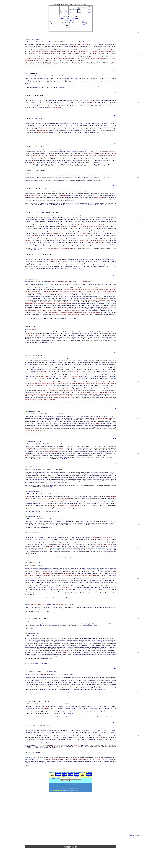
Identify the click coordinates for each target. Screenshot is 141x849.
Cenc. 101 (27, 518)
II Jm (114, 276)
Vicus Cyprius (110, 259)
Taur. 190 (52, 256)
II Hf (114, 464)
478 (46, 597)
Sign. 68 (62, 518)
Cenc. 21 (26, 41)
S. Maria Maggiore (33, 294)
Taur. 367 (53, 149)
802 (59, 511)
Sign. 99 (74, 215)
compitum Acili (28, 261)
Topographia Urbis (88, 776)
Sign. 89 (68, 75)
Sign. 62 (60, 443)
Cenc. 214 (27, 281)
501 (51, 433)
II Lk (114, 185)
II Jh (114, 323)
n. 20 (70, 298)
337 (45, 717)
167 (75, 318)
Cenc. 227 (27, 535)
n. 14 (56, 687)
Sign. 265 (59, 413)
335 (32, 693)
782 (30, 765)
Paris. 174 (43, 281)
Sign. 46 (63, 535)
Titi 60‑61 (106, 204)
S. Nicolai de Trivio (45, 663)
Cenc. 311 (27, 604)
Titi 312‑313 (58, 747)
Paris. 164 (40, 535)
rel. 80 (79, 149)
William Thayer (55, 14)
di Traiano (46, 284)
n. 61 (54, 80)
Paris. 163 (41, 149)
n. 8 (52, 342)
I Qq (115, 36)
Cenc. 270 (27, 703)
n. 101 (112, 546)
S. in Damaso (73, 78)
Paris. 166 (40, 358)
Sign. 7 (57, 469)
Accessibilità (70, 847)
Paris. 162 (39, 518)
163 (51, 527)
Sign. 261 (69, 256)
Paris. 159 (41, 191)
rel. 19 (87, 191)
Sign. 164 (80, 281)
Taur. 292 (45, 413)
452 (33, 558)
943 (32, 110)
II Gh (114, 70)
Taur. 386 (49, 518)
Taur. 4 (57, 281)
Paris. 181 (27, 621)
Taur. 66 (49, 674)
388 (49, 87)
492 (63, 165)
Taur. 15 (54, 604)
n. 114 (76, 449)
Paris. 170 (40, 727)
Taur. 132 (51, 75)
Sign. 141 (74, 120)
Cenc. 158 (27, 727)
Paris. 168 (39, 75)
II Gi (114, 209)
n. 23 (38, 594)
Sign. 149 (71, 604)
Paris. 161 (27, 173)
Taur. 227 (51, 191)
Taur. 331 (44, 469)
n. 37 (71, 449)
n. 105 (69, 580)
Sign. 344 (85, 41)
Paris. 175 (35, 413)
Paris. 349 (38, 41)
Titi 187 (65, 458)
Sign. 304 (79, 191)
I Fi (115, 669)
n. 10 (88, 524)
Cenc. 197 (27, 120)
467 (51, 658)
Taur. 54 (48, 703)
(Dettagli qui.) (86, 772)
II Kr (114, 438)
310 (79, 403)
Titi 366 (39, 693)
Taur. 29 (50, 120)
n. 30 (88, 298)
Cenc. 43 (26, 191)
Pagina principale (76, 776)
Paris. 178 (27, 98)
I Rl (115, 92)
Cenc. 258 (27, 674)
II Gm (114, 722)
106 (68, 180)
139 (92, 270)
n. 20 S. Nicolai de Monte (93, 305)
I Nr (115, 408)
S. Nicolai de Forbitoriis (30, 580)
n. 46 (34, 376)
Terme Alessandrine (49, 219)
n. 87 (94, 580)
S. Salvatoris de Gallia (79, 654)
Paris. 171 (35, 493)
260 (84, 746)
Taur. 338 (26, 329)
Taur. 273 (48, 41)
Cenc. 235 (27, 75)
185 (48, 611)
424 (51, 486)
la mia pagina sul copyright (57, 790)
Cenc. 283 (27, 493)
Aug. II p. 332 (97, 640)
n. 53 (83, 684)
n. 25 (69, 127)
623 (74, 204)
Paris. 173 (40, 443)
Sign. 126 (69, 358)
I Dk (115, 698)
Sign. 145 (72, 727)
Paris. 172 (42, 215)
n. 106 (32, 158)
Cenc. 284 (27, 469)
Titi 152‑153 (104, 165)
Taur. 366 (50, 535)
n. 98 (114, 541)
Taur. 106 (27, 755)
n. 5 (80, 268)
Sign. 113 (66, 674)
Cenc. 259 (27, 256)
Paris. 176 (49, 604)
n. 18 (82, 298)
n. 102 (73, 158)
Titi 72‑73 (59, 64)
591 (81, 63)
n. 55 (70, 687)
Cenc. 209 (27, 413)
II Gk (114, 352)
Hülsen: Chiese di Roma (58, 776)
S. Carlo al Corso (70, 713)
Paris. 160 (35, 469)
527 (32, 628)
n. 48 (72, 224)
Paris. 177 (41, 256)
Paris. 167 (39, 674)
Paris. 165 (40, 120)
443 (38, 249)
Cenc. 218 (27, 635)
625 (96, 195)
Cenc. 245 (27, 215)
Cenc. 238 (27, 149)
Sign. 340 (46, 98)
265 (77, 135)
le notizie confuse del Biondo (47, 625)
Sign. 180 (40, 565)
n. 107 (86, 580)
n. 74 (60, 80)
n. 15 (88, 80)
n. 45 (82, 449)
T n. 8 (91, 331)
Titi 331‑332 (95, 135)
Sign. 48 (76, 149)
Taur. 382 (45, 443)
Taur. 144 (26, 565)
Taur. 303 (41, 493)
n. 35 (41, 233)
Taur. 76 (57, 215)
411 (78, 344)
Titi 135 (36, 558)
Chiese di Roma (64, 776)
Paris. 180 (39, 703)
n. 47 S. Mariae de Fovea (38, 479)
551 (62, 458)
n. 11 (41, 544)
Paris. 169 (35, 635)
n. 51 (77, 233)
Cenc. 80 (26, 443)
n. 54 (57, 521)
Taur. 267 (32, 98)
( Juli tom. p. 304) (97, 49)
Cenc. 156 (27, 358)
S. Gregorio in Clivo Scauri (109, 380)
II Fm (114, 115)
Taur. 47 (51, 358)
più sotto (86, 625)
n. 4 (105, 374)
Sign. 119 (64, 703)
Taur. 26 (51, 727)
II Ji (115, 143)
